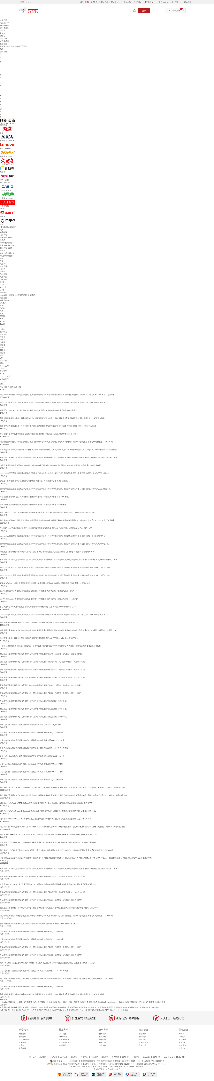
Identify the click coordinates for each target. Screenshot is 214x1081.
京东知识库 (4, 23)
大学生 (2, 353)
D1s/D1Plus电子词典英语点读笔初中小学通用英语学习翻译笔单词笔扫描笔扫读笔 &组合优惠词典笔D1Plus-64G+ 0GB (46, 528)
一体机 (2, 31)
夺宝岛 (181, 1034)
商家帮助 (73, 1057)
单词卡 (2, 272)
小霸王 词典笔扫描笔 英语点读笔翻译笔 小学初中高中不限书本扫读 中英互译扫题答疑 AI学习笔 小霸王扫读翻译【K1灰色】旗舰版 (50, 465)
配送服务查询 (64, 1040)
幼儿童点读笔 (39, 1002)
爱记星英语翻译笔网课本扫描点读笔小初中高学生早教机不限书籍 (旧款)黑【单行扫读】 (34, 709)
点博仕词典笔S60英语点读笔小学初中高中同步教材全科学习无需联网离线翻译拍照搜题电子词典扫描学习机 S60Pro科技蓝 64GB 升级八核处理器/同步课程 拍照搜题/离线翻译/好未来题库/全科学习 (76, 858)
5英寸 (2, 368)
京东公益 (156, 1057)
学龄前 (2, 340)
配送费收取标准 (65, 1042)
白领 (1, 355)
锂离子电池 (4, 300)
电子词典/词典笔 (6, 238)
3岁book (102, 1002)
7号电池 (3, 303)
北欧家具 (64, 1010)
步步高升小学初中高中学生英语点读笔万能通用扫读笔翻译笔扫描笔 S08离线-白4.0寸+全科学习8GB (39, 638)
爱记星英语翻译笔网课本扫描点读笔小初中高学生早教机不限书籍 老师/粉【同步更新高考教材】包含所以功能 (42, 677)
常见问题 (22, 1042)
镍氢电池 (3, 298)
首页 (1, 46)
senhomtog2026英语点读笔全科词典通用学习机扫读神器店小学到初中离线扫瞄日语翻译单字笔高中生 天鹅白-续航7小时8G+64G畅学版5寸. (54, 544)
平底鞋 (54, 1010)
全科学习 (3, 332)
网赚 (5, 1010)
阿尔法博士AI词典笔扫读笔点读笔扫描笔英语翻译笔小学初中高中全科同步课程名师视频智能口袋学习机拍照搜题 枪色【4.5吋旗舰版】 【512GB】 (57, 442)
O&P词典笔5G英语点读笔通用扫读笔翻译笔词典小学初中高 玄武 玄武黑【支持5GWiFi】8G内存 (37, 591)
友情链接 (104, 1057)
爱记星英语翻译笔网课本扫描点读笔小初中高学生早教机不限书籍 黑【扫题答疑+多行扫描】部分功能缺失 (41, 654)
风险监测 (135, 1057)
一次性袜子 (124, 1010)
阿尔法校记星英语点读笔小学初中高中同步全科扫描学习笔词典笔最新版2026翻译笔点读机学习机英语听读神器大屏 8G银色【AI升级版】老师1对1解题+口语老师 (62, 787)
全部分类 (3, 20)
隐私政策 (146, 1057)
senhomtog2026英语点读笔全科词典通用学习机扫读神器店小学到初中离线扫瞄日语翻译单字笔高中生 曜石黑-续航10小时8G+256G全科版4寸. (55, 473)
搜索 (144, 10)
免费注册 (94, 2)
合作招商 (63, 1057)
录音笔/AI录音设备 (7, 245)
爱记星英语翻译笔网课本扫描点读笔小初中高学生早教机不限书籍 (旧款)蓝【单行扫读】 (34, 717)
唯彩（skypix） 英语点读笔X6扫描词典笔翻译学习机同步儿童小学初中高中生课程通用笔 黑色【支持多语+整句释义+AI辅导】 (48, 512)
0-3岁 (2, 290)
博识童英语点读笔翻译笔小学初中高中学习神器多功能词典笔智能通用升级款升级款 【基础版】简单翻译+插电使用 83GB (47, 552)
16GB (2, 321)
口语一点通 (67, 1002)
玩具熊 (33, 1010)
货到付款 (102, 1034)
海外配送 (62, 1045)
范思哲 (18, 1010)
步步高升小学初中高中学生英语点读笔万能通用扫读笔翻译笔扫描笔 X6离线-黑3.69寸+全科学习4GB (39, 434)
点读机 (2, 264)
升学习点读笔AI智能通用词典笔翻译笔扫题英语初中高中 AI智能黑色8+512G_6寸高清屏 (34, 748)
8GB (1, 306)
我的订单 (104, 2)
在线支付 (102, 1037)
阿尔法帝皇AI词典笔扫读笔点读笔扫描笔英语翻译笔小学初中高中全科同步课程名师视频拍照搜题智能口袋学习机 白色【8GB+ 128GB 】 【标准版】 (57, 520)
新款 (13, 1010)
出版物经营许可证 (90, 1064)
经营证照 (139, 1067)
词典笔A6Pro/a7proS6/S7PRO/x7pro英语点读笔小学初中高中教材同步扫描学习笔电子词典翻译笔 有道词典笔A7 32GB (46, 803)
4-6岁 (2, 285)
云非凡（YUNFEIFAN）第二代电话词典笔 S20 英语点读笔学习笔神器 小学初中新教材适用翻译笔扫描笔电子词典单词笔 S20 (48, 835)
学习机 (2, 240)
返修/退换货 (143, 1042)
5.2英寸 (3, 374)
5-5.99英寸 (4, 361)
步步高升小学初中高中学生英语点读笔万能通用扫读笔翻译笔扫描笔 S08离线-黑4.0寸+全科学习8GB (39, 622)
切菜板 (24, 1010)
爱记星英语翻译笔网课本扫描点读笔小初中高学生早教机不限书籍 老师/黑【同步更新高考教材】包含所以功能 (42, 662)
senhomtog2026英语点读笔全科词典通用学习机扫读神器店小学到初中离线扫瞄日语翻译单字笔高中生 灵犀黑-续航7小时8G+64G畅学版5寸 (54, 536)
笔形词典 (3, 277)
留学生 (2, 345)
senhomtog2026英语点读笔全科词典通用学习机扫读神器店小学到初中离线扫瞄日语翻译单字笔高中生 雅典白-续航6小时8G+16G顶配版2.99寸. (55, 575)
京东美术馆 (4, 41)
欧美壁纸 (72, 1010)
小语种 (2, 329)
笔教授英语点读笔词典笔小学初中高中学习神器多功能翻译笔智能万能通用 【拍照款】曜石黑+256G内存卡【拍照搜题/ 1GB (48, 426)
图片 (9, 1010)
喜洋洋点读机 (92, 1002)
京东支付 (109, 1069)
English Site (168, 1057)
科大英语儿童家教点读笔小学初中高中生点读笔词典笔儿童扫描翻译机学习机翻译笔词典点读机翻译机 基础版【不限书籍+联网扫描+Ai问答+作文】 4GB (58, 560)
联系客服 (22, 1048)
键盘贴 (2, 36)
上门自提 (62, 1034)
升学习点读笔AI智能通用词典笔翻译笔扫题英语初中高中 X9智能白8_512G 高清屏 (31, 780)
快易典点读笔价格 (54, 1002)
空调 (59, 1010)
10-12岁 (3, 287)
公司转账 (102, 1045)
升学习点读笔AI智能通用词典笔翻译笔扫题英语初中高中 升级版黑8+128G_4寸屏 (31, 772)
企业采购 (137, 2)
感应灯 (112, 1010)
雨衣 (1, 1010)
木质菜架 (87, 1010)
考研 (1, 348)
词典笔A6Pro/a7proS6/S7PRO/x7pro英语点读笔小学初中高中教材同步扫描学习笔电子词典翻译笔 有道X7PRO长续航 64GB (48, 811)
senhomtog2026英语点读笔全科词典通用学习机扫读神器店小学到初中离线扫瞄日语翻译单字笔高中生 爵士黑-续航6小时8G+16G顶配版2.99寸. (55, 567)
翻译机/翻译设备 (6, 248)
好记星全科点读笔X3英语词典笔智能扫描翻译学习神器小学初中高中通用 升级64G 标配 (34, 481)
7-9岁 (2, 282)
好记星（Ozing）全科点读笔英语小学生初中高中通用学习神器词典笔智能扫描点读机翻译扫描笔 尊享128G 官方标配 (45, 583)
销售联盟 (115, 1057)
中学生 (2, 337)
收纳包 (2, 33)
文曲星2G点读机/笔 (7, 1002)
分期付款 (102, 1040)
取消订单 (142, 1045)
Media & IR (180, 1057)
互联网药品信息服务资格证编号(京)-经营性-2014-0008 (118, 1061)
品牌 (102, 1010)
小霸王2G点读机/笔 (24, 1002)
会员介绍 (22, 1037)
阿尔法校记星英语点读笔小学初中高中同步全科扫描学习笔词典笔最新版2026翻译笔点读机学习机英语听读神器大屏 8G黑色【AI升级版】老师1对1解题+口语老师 (62, 827)
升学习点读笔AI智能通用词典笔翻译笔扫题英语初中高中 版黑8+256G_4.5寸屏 (30, 725)
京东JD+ (182, 1048)
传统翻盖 (3, 274)
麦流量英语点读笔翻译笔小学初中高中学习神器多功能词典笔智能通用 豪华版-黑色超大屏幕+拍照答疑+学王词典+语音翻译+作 (49, 842)
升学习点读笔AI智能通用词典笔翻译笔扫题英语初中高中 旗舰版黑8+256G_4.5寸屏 (32, 756)
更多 (1, 230)
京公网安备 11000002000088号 (65, 1061)
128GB (3, 324)
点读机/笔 (9, 46)
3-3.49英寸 (4, 371)
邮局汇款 (102, 1042)
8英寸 (2, 358)
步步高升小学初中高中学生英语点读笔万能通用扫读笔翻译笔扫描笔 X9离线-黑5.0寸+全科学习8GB (38, 607)
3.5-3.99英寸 (5, 376)
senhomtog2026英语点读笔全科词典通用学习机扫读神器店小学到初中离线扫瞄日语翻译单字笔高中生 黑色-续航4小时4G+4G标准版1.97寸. (54, 403)
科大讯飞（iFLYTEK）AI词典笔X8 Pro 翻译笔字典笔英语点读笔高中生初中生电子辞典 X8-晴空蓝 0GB (39, 410)
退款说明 (142, 1040)
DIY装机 (182, 1037)
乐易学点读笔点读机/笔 (128, 1002)
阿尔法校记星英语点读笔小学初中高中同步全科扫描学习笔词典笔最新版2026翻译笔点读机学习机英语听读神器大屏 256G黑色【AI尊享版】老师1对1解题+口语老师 (63, 795)
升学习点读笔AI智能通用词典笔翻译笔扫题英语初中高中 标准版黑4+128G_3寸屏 (31, 764)
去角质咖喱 (95, 1010)
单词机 (2, 251)
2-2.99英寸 (4, 379)
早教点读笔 (160, 1002)
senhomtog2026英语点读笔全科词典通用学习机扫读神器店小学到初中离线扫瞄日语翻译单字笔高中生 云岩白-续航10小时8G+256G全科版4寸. (55, 489)
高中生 (2, 350)
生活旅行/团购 (24, 1040)
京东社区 (125, 1057)
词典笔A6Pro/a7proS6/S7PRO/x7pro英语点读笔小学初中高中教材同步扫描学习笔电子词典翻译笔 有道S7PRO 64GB (45, 819)
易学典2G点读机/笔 (146, 1002)
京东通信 (182, 1045)
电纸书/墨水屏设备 (7, 253)
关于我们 (32, 1057)
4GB (1, 311)
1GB (1, 319)
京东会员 (127, 2)
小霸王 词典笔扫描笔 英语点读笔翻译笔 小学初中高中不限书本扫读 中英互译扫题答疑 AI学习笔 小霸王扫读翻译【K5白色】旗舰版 (50, 646)
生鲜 (81, 1010)
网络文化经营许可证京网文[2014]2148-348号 (116, 1064)
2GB (1, 313)
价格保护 (142, 1037)
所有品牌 (3, 52)
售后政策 (142, 1034)
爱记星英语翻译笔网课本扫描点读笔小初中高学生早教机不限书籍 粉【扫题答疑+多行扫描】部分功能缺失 (41, 693)
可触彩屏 (3, 266)
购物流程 (22, 1034)
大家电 (21, 1045)
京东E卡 (182, 1042)
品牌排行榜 (4, 25)
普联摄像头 (4, 28)
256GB (3, 316)
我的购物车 (176, 11)
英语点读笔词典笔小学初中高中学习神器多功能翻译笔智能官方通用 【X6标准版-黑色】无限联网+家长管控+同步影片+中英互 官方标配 (52, 418)
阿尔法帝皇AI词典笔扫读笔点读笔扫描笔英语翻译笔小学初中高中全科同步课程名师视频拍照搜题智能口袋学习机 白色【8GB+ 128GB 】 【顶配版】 (57, 395)
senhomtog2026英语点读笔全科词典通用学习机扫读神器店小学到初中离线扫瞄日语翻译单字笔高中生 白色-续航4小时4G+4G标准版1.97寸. (54, 615)
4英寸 (2, 384)
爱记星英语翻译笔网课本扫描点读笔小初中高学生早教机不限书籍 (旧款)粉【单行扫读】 (34, 701)
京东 (38, 11)
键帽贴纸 (3, 39)
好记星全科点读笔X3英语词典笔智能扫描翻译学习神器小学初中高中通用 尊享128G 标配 (34, 497)
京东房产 (40, 1010)
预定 (117, 1010)
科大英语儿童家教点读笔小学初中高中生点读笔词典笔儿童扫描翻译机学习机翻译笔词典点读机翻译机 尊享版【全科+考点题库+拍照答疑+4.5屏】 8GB (58, 630)
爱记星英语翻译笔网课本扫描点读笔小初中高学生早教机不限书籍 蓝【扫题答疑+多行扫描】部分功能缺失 (41, 685)
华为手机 (47, 1010)
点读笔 (2, 269)
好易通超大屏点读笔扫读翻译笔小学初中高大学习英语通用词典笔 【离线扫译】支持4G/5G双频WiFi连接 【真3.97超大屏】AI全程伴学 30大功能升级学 (58, 450)
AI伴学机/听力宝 (6, 243)
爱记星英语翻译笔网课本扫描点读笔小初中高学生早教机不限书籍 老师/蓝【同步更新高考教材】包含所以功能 (42, 670)
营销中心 (84, 1057)
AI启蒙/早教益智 (6, 256)
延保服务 (182, 1040)
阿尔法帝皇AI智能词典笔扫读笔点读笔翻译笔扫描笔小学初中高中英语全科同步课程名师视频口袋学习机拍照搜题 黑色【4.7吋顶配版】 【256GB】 (57, 850)
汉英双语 (3, 334)
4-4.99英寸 (4, 366)
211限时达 (63, 1037)
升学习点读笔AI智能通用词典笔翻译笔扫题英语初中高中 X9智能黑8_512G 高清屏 (31, 732)
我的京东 (114, 2)
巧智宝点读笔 (79, 1002)
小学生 (2, 342)
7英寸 (2, 363)
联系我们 (42, 1057)
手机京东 (149, 2)
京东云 (117, 1069)
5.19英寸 (3, 382)
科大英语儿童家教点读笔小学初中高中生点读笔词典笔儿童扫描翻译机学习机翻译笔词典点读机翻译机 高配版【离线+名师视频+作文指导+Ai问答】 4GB (58, 457)
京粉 (77, 1010)
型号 (29, 1010)
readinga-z (112, 1002)
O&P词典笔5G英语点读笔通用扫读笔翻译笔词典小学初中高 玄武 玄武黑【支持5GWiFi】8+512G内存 (39, 599)
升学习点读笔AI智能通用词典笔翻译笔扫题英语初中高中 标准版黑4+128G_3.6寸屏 (32, 740)
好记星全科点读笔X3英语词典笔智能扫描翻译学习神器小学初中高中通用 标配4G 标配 (33, 505)
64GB (2, 308)
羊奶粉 (107, 1010)
